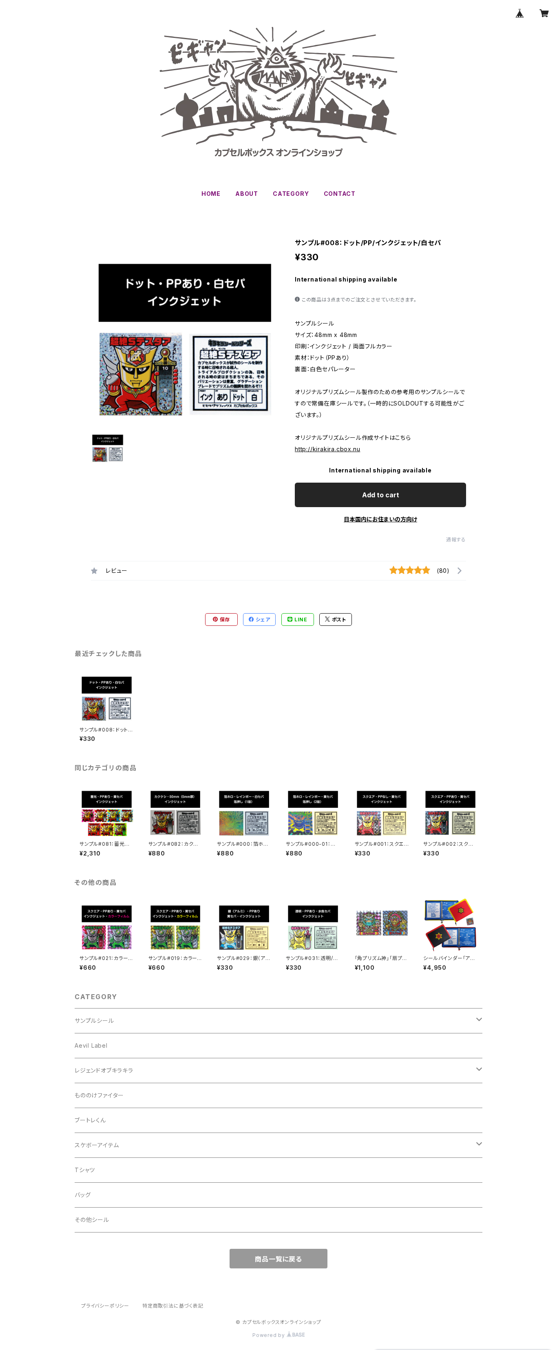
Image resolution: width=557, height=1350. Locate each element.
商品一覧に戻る (278, 1259)
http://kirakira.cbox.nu (327, 449)
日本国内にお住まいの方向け (380, 519)
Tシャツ (85, 1169)
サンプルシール (94, 1020)
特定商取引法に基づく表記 (172, 1306)
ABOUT (246, 193)
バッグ (83, 1194)
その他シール (92, 1219)
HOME (211, 193)
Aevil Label (91, 1045)
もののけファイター (99, 1095)
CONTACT (340, 193)
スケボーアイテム (97, 1145)
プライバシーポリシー (105, 1306)
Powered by (269, 1335)
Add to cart (380, 495)
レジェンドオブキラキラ (104, 1070)
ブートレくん (90, 1120)
